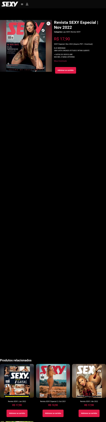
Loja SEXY (66, 32)
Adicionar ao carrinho (66, 70)
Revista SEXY (76, 32)
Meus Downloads (60, 61)
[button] (22, 4)
